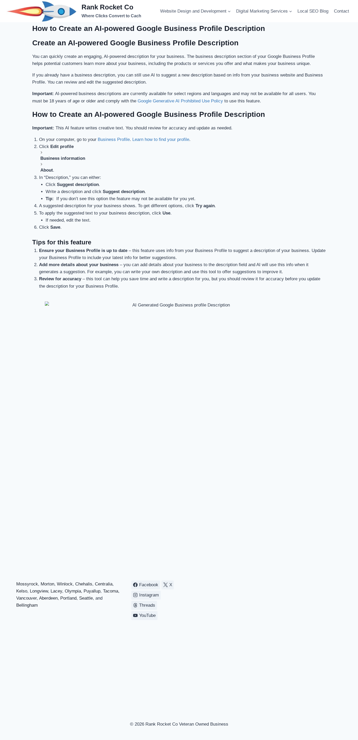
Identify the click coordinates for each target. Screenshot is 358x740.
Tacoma (110, 591)
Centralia (103, 584)
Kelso (21, 591)
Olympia (73, 591)
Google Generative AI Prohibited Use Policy (180, 100)
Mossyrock (27, 584)
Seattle (86, 598)
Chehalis (83, 584)
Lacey (56, 591)
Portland (68, 598)
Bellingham (27, 605)
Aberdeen (48, 598)
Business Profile (114, 139)
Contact (341, 11)
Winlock (65, 584)
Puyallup (92, 591)
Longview (39, 591)
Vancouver (26, 598)
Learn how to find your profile (160, 139)
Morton (47, 584)
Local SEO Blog (312, 11)
